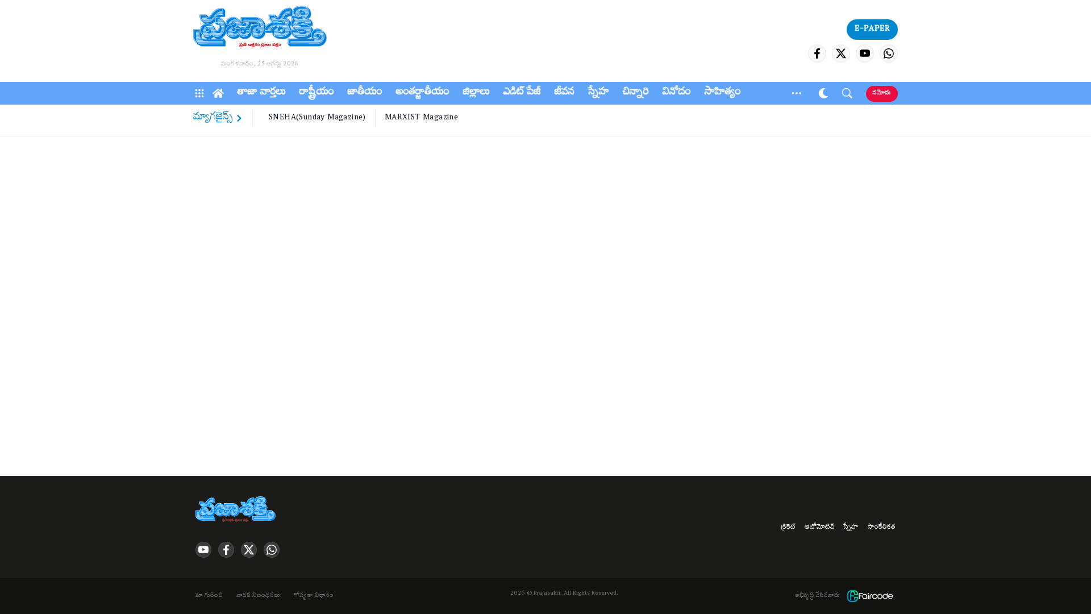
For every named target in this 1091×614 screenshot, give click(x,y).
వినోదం (677, 93)
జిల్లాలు (476, 93)
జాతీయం (365, 93)
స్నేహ (598, 93)
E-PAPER (872, 29)
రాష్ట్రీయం (316, 93)
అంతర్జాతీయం (422, 93)
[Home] (218, 93)
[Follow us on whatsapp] (889, 53)
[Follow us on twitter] (841, 53)
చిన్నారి (636, 93)
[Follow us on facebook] (817, 53)
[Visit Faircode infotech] (870, 596)
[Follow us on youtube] (865, 53)
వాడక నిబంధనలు (258, 596)
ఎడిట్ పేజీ (522, 93)
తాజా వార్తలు (262, 93)
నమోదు (882, 93)
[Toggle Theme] (823, 93)
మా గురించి (209, 596)
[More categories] (797, 93)
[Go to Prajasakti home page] (237, 510)
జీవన (564, 93)
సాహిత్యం (723, 93)
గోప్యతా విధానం (314, 596)
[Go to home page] (260, 28)
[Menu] (199, 93)
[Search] (847, 93)
